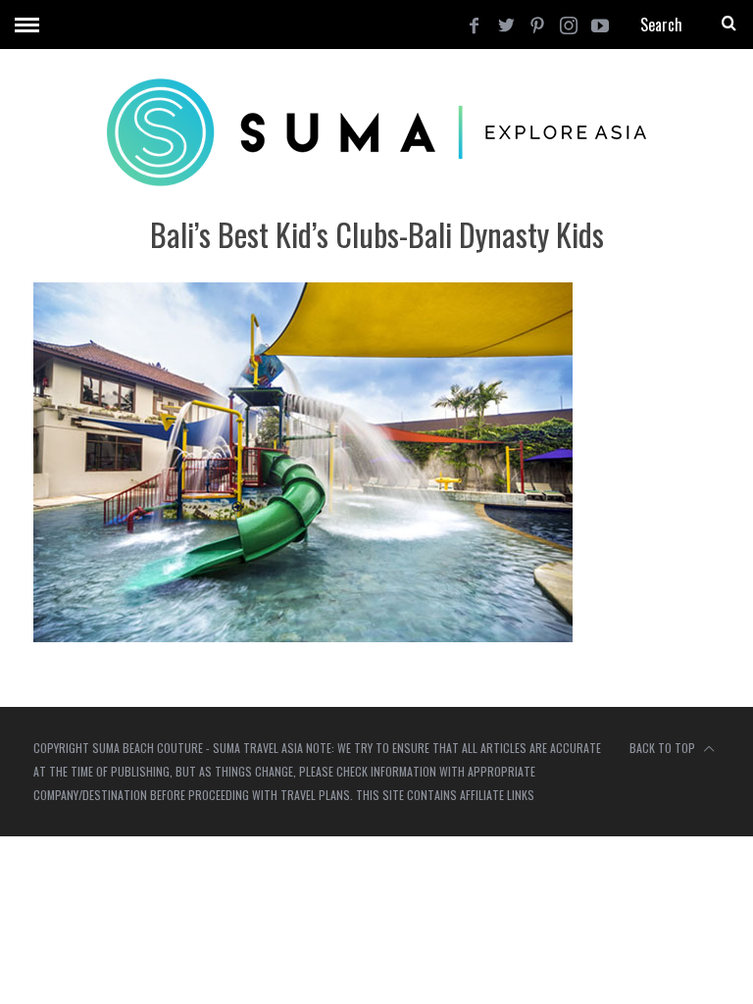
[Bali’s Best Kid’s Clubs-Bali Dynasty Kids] (303, 636)
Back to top (663, 747)
